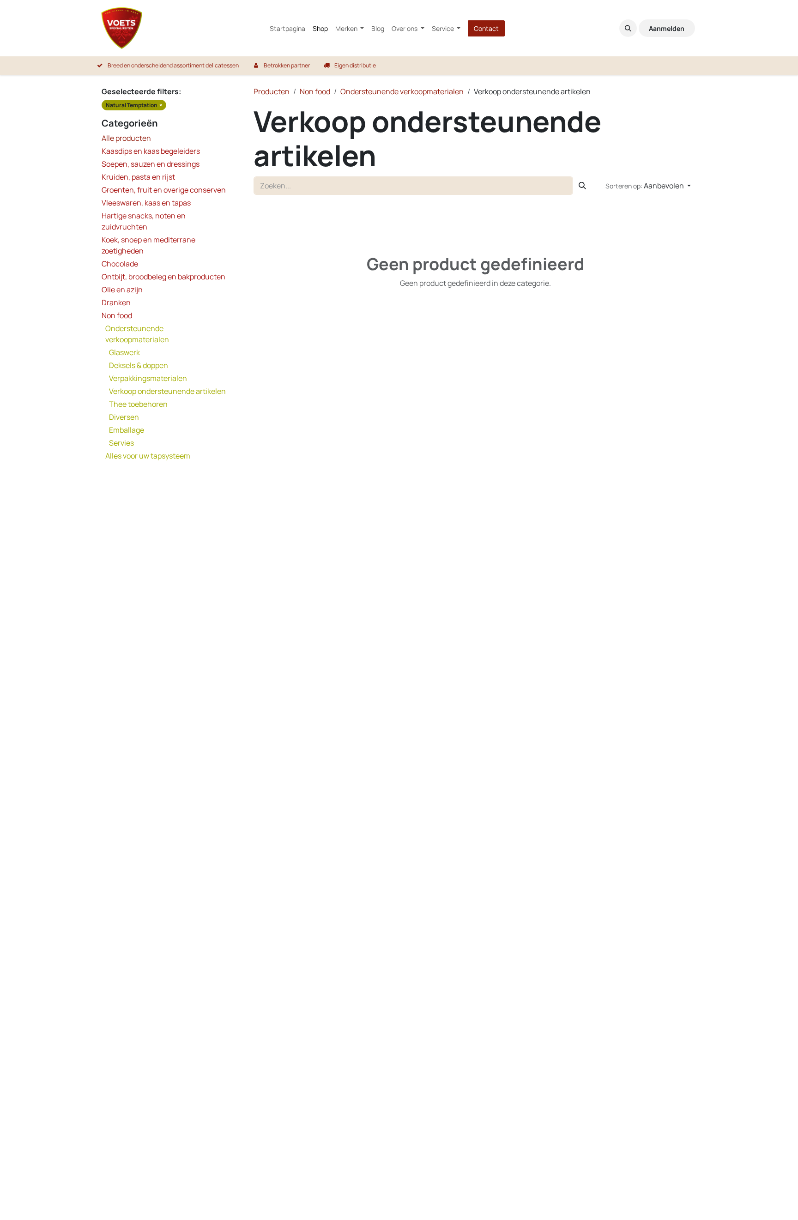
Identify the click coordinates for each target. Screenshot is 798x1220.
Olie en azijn (122, 289)
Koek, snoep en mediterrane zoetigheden (148, 245)
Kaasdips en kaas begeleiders (151, 151)
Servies (121, 443)
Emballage (126, 430)
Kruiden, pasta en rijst (138, 177)
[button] (628, 28)
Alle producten (126, 138)
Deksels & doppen (138, 365)
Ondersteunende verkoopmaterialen (137, 333)
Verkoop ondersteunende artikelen (167, 391)
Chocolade (120, 264)
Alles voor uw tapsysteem (147, 456)
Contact (486, 28)
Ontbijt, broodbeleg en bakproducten (163, 277)
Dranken (116, 302)
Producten (272, 91)
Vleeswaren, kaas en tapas (146, 203)
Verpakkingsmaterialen (148, 378)
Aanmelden (666, 28)
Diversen (124, 417)
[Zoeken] (582, 185)
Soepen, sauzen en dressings (151, 164)
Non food (117, 315)
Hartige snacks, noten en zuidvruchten (144, 221)
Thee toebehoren (138, 404)
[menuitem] (287, 28)
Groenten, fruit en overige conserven (164, 190)
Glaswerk (124, 352)
